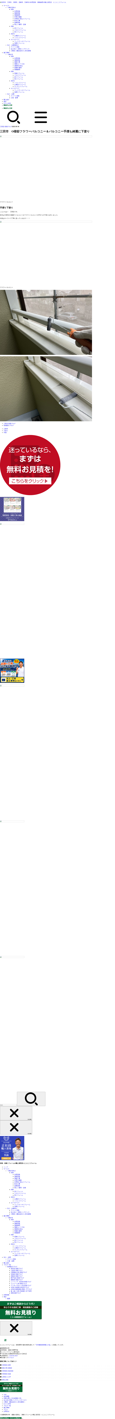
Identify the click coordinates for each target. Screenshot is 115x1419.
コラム (6, 1409)
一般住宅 (10, 54)
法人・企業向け (12, 1208)
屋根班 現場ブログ (17, 1280)
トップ (6, 1167)
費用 (8, 1298)
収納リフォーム (19, 73)
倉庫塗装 (17, 22)
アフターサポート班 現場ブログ (21, 1285)
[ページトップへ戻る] (22, 1418)
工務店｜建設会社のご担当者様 (21, 50)
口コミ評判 (7, 103)
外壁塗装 (17, 11)
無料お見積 (5, 1379)
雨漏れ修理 (18, 67)
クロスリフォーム (20, 30)
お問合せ (6, 1411)
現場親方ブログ (9, 425)
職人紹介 (6, 99)
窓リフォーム (18, 32)
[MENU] (40, 123)
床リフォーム (18, 28)
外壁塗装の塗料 (6, 1365)
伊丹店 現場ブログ (17, 1268)
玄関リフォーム (19, 43)
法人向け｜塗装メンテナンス (20, 49)
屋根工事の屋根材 (7, 1368)
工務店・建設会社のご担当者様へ (14, 1402)
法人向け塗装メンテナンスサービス (15, 1400)
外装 (12, 9)
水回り (13, 34)
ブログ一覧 (7, 1265)
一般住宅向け (11, 7)
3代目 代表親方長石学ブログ (20, 1287)
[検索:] (8, 1105)
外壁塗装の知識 (6, 1374)
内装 (12, 26)
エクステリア (15, 39)
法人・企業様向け (13, 45)
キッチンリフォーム (20, 86)
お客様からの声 (6, 1377)
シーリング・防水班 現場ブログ (21, 1281)
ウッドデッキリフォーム (22, 41)
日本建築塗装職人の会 (43, 1345)
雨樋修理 (17, 69)
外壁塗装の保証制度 (7, 1371)
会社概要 (6, 1396)
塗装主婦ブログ (16, 1293)
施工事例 (6, 52)
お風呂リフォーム (20, 35)
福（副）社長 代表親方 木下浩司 (21, 1291)
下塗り (6, 430)
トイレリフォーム (20, 37)
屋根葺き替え (18, 66)
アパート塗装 (15, 47)
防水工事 (17, 20)
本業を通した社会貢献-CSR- (13, 1398)
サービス (6, 5)
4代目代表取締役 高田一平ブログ (21, 1289)
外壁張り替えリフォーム (22, 19)
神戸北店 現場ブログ (17, 1278)
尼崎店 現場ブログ (17, 1276)
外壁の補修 (18, 17)
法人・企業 (10, 94)
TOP (5, 1394)
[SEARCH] (13, 123)
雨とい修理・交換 (20, 24)
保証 (5, 101)
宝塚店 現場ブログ (17, 1274)
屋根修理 (17, 15)
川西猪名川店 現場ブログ (19, 1272)
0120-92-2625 (14, 1355)
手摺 (5, 432)
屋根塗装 (17, 13)
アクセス (11, 1357)
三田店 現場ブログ (6, 126)
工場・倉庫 (14, 97)
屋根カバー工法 (19, 64)
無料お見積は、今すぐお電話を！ (11, 1418)
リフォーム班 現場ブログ (19, 1283)
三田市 (6, 429)
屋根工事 (17, 62)
